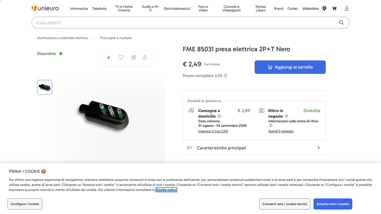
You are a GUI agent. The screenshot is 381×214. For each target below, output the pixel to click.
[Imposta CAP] (324, 8)
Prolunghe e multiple (116, 38)
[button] (104, 115)
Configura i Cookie (25, 204)
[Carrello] (334, 8)
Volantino (310, 8)
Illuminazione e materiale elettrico (62, 38)
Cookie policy (166, 190)
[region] (190, 188)
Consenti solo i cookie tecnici (284, 204)
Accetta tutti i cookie (333, 204)
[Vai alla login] (345, 8)
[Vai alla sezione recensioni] (108, 57)
